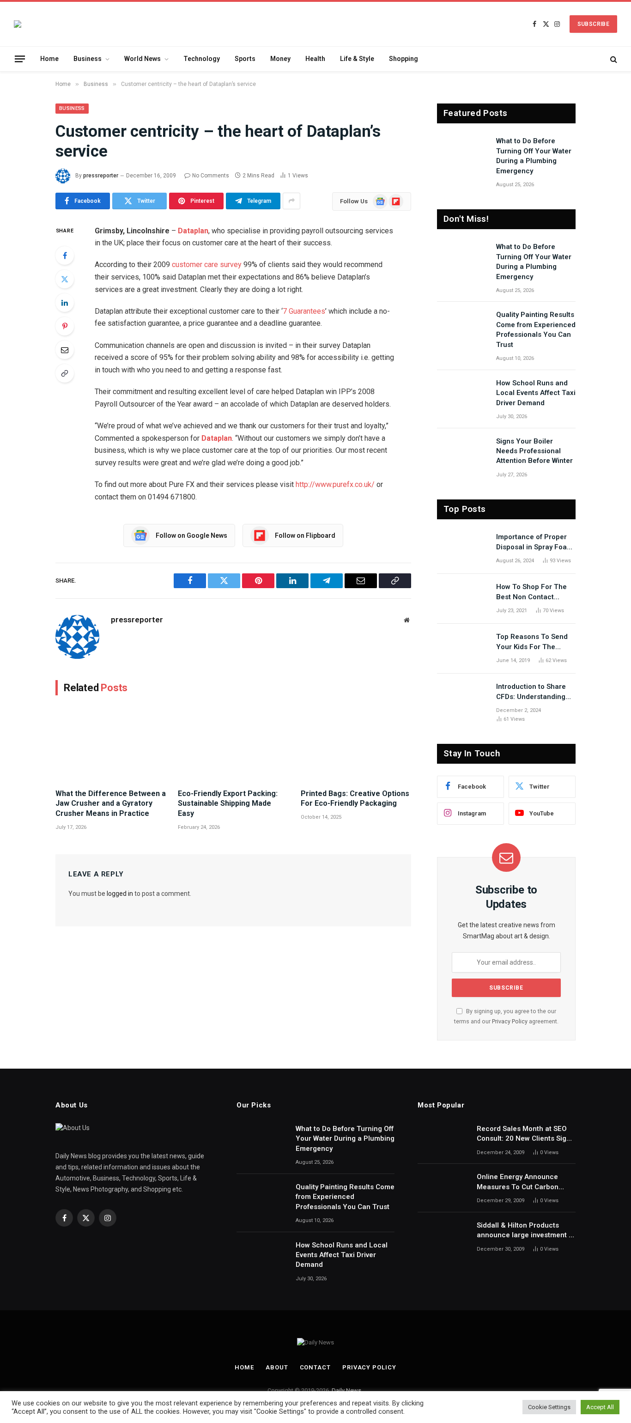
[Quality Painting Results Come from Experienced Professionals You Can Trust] (462, 326)
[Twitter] (64, 279)
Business (87, 58)
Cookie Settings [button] (549, 1407)
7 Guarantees (304, 311)
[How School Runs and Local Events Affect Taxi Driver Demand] (462, 395)
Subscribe (593, 24)
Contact (315, 1367)
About (277, 1367)
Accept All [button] (600, 1407)
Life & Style (357, 58)
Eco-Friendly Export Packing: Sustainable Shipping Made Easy (228, 803)
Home (49, 58)
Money (280, 58)
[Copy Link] (64, 373)
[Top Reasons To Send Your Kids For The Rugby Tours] (462, 648)
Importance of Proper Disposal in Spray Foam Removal (534, 542)
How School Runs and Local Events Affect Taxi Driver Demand (536, 393)
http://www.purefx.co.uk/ (335, 484)
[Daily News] (17, 24)
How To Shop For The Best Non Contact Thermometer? (531, 592)
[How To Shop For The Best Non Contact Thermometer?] (462, 598)
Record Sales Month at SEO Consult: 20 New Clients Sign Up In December (523, 1134)
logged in (120, 893)
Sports (245, 58)
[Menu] (20, 58)
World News (142, 58)
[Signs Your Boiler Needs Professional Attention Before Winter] (462, 453)
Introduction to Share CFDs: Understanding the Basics (531, 692)
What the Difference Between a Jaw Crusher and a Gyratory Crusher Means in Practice (110, 803)
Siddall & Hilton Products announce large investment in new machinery (526, 1231)
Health (315, 58)
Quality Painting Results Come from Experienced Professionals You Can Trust (536, 329)
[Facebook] (64, 255)
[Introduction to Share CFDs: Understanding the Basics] (462, 698)
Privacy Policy (510, 1021)
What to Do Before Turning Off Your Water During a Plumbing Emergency (533, 156)
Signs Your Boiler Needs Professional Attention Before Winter (534, 451)
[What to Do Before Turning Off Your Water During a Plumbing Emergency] (462, 152)
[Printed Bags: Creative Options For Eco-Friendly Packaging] (356, 744)
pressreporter (100, 175)
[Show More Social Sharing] (291, 201)
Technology (201, 58)
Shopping (403, 58)
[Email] (64, 350)
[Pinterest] (64, 326)
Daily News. (347, 1390)
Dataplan (193, 230)
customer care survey (207, 264)
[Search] (612, 59)
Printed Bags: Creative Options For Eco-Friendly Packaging (355, 798)
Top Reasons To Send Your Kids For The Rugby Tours (532, 642)
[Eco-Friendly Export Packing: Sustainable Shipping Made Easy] (233, 744)
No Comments (210, 175)
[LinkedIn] (64, 302)
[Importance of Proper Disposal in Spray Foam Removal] (462, 548)
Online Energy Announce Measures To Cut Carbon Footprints (517, 1182)
